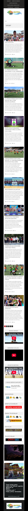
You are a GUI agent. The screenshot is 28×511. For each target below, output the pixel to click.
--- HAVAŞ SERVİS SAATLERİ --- (13, 382)
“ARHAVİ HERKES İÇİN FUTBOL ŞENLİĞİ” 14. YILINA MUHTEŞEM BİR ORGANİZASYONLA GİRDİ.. (14, 160)
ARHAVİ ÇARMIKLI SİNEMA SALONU (13, 5)
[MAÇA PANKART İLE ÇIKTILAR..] (14, 182)
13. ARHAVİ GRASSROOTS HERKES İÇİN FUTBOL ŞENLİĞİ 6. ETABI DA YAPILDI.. (14, 278)
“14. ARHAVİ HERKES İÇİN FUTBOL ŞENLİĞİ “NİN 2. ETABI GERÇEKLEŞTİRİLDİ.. (13, 100)
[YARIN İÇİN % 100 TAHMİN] (14, 397)
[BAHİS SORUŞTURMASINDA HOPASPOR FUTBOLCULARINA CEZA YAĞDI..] (14, 121)
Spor (14, 54)
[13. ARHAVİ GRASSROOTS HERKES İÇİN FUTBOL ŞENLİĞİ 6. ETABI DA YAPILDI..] (14, 269)
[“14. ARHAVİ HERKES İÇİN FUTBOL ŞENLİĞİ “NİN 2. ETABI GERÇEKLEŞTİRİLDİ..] (14, 92)
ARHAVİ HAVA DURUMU (13, 3)
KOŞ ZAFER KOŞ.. (9, 42)
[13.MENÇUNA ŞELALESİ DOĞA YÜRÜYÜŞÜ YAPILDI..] (14, 239)
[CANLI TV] (14, 439)
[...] (6, 81)
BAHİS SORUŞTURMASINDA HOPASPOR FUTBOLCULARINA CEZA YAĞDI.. (13, 130)
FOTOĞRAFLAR (10, 7)
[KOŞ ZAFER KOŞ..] (14, 35)
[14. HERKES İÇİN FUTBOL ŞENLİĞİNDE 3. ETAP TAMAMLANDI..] (14, 63)
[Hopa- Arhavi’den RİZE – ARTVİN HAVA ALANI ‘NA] (8, 387)
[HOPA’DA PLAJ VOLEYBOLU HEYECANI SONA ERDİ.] (14, 210)
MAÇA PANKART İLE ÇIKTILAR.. (13, 189)
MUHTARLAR (17, 7)
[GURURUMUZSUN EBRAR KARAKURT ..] (14, 300)
